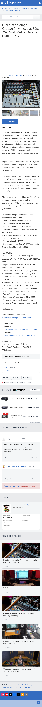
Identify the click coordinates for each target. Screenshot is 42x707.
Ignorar (17, 377)
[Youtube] (6, 694)
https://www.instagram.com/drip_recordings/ (18, 335)
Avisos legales (18, 687)
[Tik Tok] (10, 694)
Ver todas (34, 390)
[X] (18, 694)
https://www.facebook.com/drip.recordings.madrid (21, 329)
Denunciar (27, 377)
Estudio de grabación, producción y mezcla (19, 588)
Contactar (11, 122)
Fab (5, 367)
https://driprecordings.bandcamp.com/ (16, 318)
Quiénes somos (7, 687)
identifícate (16, 486)
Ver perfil (7, 370)
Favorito (7, 377)
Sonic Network (18, 685)
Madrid (28, 75)
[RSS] (22, 694)
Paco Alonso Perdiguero (13, 75)
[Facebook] (14, 694)
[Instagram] (2, 694)
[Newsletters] (26, 694)
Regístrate (7, 486)
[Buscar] (36, 17)
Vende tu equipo (29, 685)
